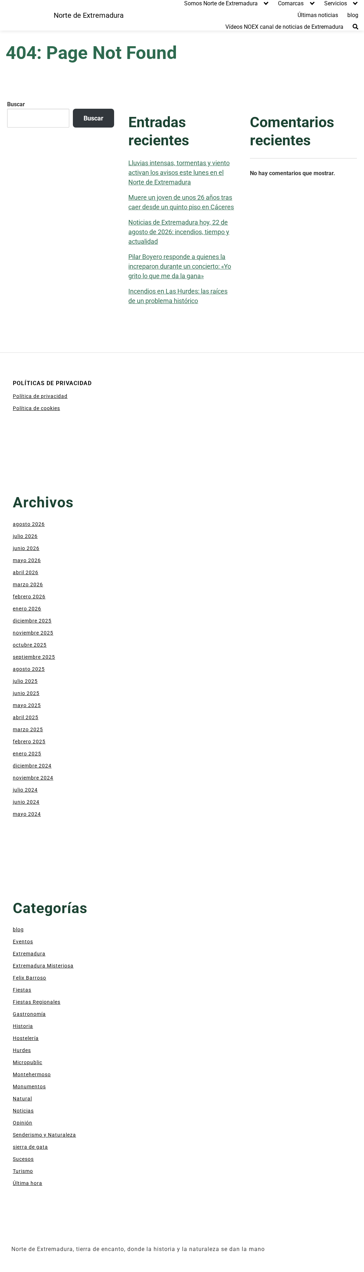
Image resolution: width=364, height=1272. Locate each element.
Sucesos (23, 1159)
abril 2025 (25, 717)
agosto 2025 (29, 669)
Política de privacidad (40, 396)
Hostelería (26, 1038)
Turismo (23, 1171)
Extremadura (29, 953)
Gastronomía (29, 1014)
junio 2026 (26, 548)
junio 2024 (26, 802)
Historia (23, 1026)
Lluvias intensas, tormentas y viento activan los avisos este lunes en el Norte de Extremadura (179, 172)
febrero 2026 (29, 596)
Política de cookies (36, 408)
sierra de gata (30, 1147)
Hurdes (22, 1050)
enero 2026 (27, 608)
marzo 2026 (28, 584)
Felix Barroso (29, 978)
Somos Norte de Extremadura (221, 3)
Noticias (23, 1111)
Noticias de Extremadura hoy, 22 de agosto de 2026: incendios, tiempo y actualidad (178, 232)
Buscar (16, 104)
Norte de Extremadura (89, 15)
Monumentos (29, 1086)
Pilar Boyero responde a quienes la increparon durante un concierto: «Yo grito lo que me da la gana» (179, 266)
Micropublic (27, 1062)
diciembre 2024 (32, 766)
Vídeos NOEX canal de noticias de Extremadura (284, 26)
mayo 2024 (27, 814)
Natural (22, 1098)
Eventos (23, 941)
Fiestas (22, 990)
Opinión (22, 1123)
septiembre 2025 (34, 657)
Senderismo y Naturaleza (44, 1135)
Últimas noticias (318, 15)
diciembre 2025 (32, 621)
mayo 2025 (27, 705)
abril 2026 (25, 572)
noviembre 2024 (33, 778)
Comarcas (291, 3)
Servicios (335, 3)
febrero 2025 (29, 741)
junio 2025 (26, 693)
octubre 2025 (30, 645)
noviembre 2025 (33, 633)
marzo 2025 (28, 729)
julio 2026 (25, 536)
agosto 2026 (29, 524)
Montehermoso (32, 1074)
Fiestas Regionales (36, 1002)
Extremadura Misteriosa (43, 966)
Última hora (27, 1183)
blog (352, 15)
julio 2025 (25, 681)
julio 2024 (25, 790)
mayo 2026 (27, 560)
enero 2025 (27, 753)
